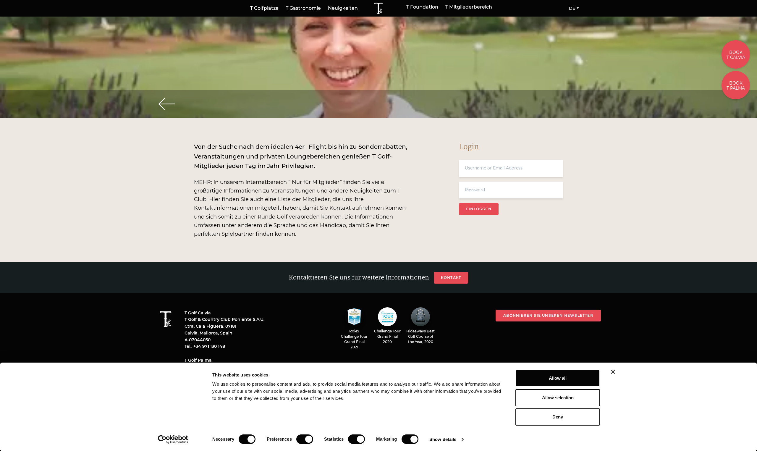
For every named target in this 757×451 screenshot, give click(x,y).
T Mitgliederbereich (468, 7)
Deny (557, 416)
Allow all (558, 378)
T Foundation (422, 7)
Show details (442, 439)
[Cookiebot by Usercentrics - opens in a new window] (173, 439)
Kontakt (451, 277)
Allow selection (558, 397)
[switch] (304, 439)
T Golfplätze (264, 8)
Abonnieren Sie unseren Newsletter (548, 315)
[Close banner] (613, 372)
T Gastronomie (303, 8)
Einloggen (478, 209)
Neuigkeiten (343, 8)
